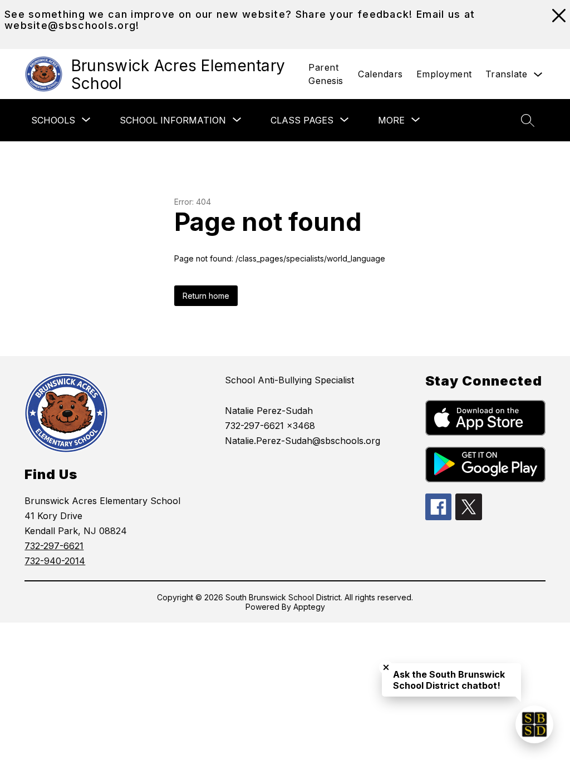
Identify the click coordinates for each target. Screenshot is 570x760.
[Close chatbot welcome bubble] (386, 667)
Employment (444, 74)
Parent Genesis (325, 74)
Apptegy (309, 606)
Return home (206, 295)
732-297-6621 (53, 545)
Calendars (380, 74)
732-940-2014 (54, 560)
